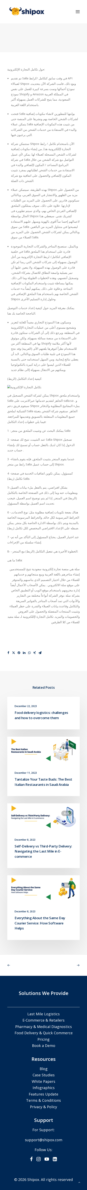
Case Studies (44, 1075)
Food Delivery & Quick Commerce (44, 1032)
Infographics (44, 1087)
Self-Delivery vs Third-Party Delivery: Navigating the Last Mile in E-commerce (43, 851)
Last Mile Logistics (43, 1013)
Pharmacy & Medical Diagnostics (43, 1026)
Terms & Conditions (43, 1100)
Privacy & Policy (43, 1106)
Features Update (43, 1094)
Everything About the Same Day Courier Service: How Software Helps (40, 923)
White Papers (43, 1081)
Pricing (43, 1039)
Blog (67, 746)
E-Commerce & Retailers (43, 1020)
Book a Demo (43, 1045)
